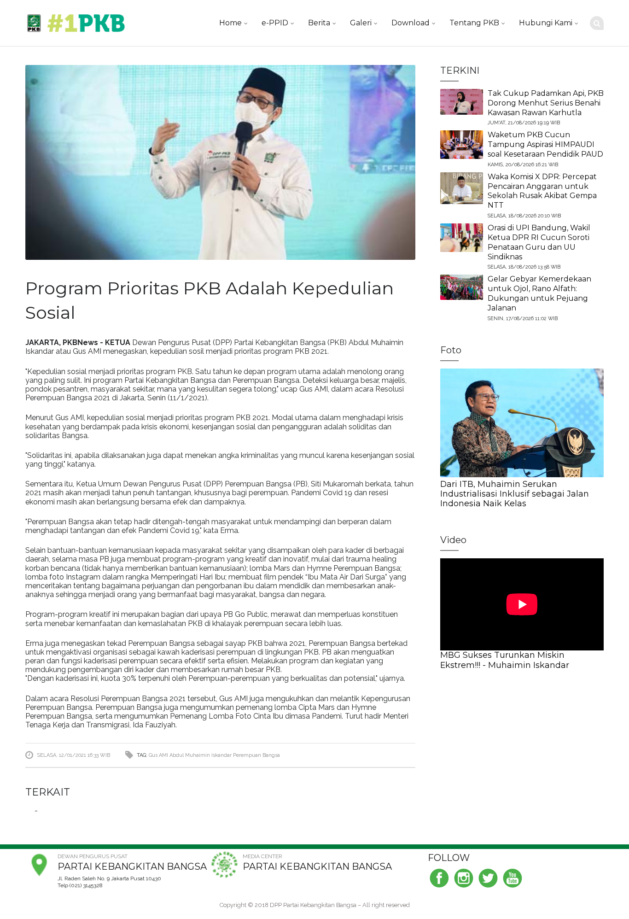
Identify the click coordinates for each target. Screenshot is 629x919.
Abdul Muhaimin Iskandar (200, 755)
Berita (319, 22)
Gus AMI (158, 755)
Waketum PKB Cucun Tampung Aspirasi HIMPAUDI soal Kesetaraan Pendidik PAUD (545, 144)
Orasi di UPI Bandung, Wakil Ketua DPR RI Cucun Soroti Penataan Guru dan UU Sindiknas (539, 242)
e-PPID (275, 22)
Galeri (361, 22)
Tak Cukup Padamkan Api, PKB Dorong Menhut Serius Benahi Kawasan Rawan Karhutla (546, 103)
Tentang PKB (474, 22)
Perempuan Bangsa (256, 755)
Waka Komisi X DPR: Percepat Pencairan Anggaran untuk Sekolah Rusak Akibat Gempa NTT (542, 191)
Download (410, 22)
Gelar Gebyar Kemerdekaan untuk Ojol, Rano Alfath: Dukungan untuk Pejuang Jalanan (539, 293)
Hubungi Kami (545, 22)
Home (230, 22)
